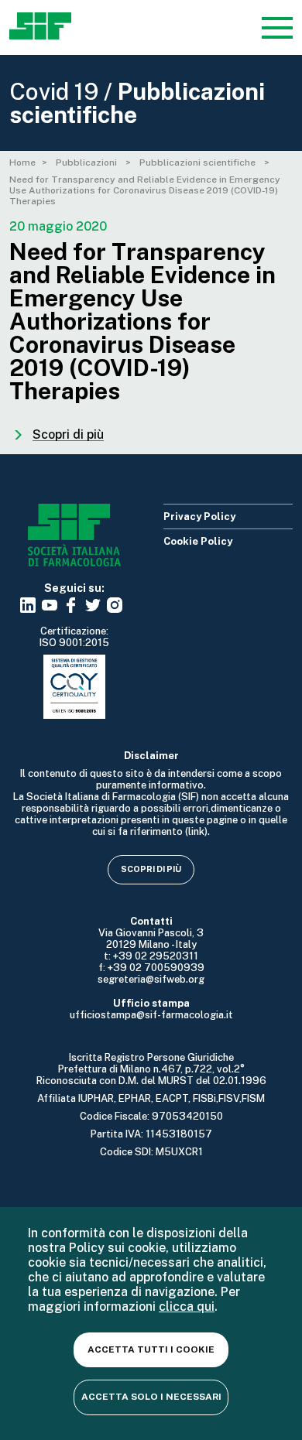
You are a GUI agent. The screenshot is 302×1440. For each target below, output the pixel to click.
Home (22, 162)
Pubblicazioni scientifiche (198, 162)
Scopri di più (151, 869)
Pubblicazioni (87, 162)
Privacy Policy (199, 516)
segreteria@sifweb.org (151, 979)
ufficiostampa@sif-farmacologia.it (151, 1015)
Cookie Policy (197, 541)
